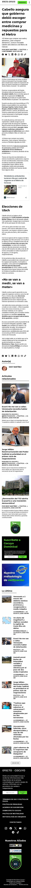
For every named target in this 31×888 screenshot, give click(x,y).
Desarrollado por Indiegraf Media (15, 881)
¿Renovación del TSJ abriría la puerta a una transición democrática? (15, 500)
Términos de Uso (23, 884)
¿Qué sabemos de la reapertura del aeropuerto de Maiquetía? (21, 751)
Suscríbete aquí (22, 557)
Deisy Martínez (11, 49)
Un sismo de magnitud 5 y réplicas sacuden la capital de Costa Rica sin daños (20, 623)
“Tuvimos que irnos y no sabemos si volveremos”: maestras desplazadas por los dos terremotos (20, 710)
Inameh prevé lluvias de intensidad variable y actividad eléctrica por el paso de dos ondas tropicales (20, 664)
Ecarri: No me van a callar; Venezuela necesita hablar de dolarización (14, 409)
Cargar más (15, 763)
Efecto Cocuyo (20, 880)
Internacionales (19, 631)
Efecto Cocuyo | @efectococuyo (10, 415)
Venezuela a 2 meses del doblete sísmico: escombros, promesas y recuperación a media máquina (20, 603)
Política (22, 49)
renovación (5, 217)
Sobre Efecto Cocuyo (12, 810)
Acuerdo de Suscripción (13, 807)
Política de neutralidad (13, 814)
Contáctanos (15, 822)
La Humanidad (18, 612)
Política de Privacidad (12, 804)
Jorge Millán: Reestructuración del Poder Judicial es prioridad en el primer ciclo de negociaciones (15, 454)
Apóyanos (22, 2)
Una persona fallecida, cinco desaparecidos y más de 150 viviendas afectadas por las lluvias (20, 732)
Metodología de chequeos (14, 817)
